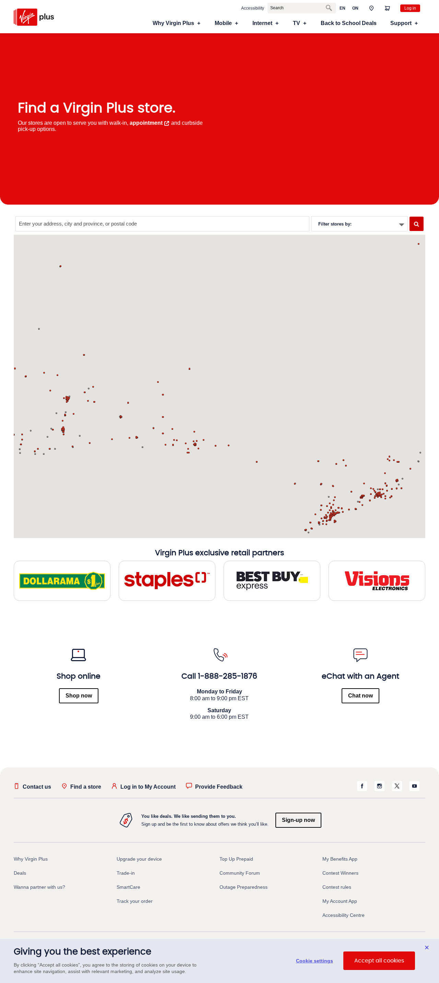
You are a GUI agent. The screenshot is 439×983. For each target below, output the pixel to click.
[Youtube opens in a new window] (414, 789)
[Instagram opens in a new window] (379, 789)
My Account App (339, 901)
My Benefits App (339, 859)
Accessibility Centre (343, 915)
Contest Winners (340, 873)
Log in (410, 8)
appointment (146, 123)
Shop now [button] (79, 696)
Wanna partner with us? (39, 887)
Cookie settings (314, 961)
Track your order (135, 901)
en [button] (342, 8)
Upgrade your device (139, 859)
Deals (20, 873)
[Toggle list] (401, 224)
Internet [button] (262, 23)
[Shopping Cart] (387, 7)
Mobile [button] (223, 23)
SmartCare (128, 887)
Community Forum (240, 873)
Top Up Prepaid (236, 859)
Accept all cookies (379, 961)
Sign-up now (298, 820)
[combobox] (359, 223)
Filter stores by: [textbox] (335, 224)
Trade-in (126, 873)
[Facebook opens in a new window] (362, 789)
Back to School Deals (349, 23)
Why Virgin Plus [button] (173, 23)
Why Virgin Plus (31, 859)
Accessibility (252, 8)
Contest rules (336, 887)
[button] (371, 7)
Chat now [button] (360, 696)
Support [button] (401, 23)
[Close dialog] (427, 947)
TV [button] (296, 23)
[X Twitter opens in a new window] (397, 789)
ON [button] (355, 8)
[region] (219, 961)
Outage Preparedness (244, 887)
